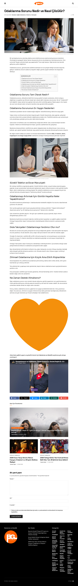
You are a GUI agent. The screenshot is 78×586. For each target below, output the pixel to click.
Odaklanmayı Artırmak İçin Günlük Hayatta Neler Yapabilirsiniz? (39, 84)
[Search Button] (73, 3)
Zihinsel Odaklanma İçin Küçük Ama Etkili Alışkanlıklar (36, 88)
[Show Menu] (5, 3)
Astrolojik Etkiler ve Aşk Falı (55, 547)
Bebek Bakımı (54, 550)
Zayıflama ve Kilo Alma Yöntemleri (70, 571)
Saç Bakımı (70, 541)
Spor (68, 555)
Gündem (14, 15)
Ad (11, 498)
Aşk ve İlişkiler (54, 537)
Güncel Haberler (15, 455)
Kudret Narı (61, 561)
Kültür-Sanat (62, 564)
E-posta (12, 505)
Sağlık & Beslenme (21, 15)
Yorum (12, 479)
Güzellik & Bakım (62, 547)
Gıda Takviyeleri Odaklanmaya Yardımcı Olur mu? (35, 86)
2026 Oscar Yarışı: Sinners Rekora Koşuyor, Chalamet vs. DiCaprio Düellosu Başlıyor (24, 460)
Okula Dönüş (69, 538)
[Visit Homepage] (39, 3)
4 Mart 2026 (20, 464)
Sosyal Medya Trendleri (69, 552)
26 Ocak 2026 (7, 15)
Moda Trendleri (69, 531)
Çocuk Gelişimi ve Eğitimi (55, 564)
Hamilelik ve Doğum (62, 550)
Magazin (62, 567)
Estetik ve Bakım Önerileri (62, 532)
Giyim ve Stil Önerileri (62, 537)
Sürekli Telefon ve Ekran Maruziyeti (31, 82)
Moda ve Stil (69, 535)
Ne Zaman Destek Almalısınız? (30, 89)
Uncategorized (71, 560)
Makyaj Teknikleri (62, 570)
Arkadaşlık (55, 534)
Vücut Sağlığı (69, 566)
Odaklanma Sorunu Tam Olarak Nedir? (32, 78)
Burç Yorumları (54, 557)
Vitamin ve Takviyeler (31, 15)
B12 (53, 134)
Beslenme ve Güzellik (46, 355)
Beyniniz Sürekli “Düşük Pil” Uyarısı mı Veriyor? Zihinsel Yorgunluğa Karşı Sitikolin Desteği (38, 533)
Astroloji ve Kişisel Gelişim (54, 542)
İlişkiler (62, 553)
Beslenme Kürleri (55, 554)
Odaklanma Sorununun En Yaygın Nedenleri (33, 80)
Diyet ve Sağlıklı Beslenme (55, 569)
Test (68, 558)
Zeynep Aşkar (13, 464)
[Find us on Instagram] (70, 581)
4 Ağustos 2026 (22, 434)
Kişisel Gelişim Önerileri (62, 557)
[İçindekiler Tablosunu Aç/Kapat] (54, 76)
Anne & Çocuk (54, 531)
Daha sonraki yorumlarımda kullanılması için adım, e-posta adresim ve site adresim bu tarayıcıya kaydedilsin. (37, 511)
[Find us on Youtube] (73, 581)
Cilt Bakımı (55, 560)
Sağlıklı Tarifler (69, 548)
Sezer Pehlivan (15, 434)
